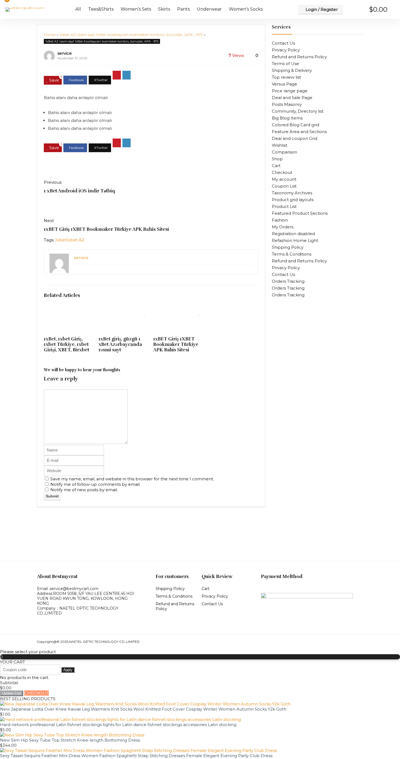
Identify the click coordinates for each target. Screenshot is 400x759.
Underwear (209, 9)
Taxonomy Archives (292, 192)
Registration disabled (293, 233)
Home (50, 34)
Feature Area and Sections (299, 131)
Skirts (164, 9)
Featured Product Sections (300, 213)
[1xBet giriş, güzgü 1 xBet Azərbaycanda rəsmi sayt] (124, 311)
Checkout (282, 172)
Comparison (284, 152)
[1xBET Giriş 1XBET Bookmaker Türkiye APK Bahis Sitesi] (178, 311)
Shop (277, 158)
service (64, 53)
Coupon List (284, 186)
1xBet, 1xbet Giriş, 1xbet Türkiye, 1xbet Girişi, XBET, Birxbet (66, 344)
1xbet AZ (75, 239)
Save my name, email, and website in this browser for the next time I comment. (132, 478)
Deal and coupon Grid (294, 138)
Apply (67, 670)
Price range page (289, 90)
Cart (276, 165)
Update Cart (11, 693)
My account (284, 179)
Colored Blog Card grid (295, 124)
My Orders (282, 226)
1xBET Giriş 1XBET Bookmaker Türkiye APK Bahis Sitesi (106, 229)
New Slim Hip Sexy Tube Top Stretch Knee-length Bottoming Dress (70, 740)
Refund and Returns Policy (299, 56)
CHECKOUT (36, 693)
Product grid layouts (292, 199)
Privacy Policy (286, 50)
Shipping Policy (287, 247)
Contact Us (283, 43)
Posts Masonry (287, 104)
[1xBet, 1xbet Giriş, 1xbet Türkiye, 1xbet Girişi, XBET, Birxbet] (69, 311)
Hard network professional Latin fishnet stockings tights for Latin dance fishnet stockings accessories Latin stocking (118, 724)
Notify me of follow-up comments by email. (95, 484)
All (78, 9)
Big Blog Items (287, 118)
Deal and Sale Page (292, 97)
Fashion (280, 220)
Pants (183, 9)
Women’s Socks (246, 9)
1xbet (60, 239)
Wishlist (279, 145)
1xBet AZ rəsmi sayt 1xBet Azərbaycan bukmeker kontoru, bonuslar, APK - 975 (131, 34)
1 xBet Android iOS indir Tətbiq (79, 191)
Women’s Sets (136, 9)
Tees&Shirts (100, 9)
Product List (284, 206)
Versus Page (284, 84)
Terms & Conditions (291, 254)
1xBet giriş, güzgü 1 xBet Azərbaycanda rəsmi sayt (120, 344)
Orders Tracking (288, 281)
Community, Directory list (298, 111)
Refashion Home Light (295, 240)
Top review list (286, 77)
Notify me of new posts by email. (84, 489)
